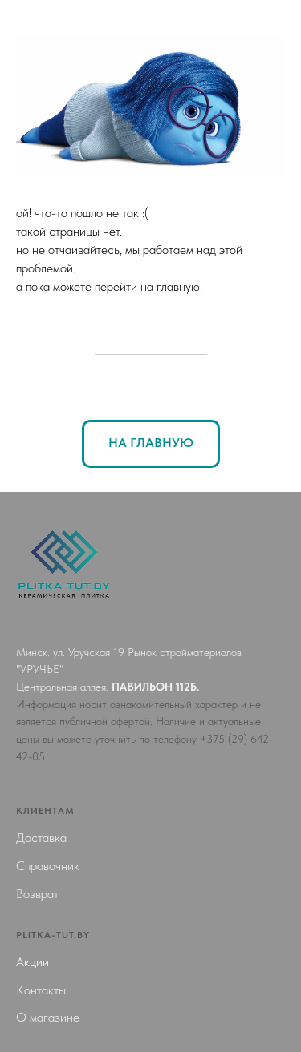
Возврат (37, 893)
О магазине (47, 1017)
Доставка (41, 837)
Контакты (41, 990)
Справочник (47, 865)
